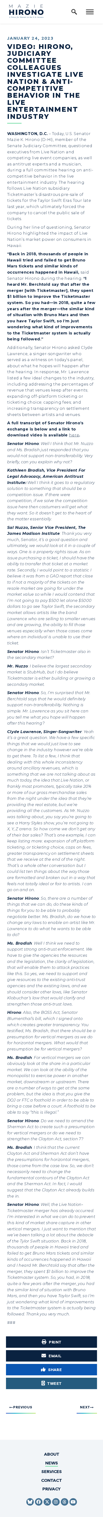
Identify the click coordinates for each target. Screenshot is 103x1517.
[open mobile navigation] (90, 11)
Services (51, 1471)
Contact (51, 1480)
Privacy (51, 1489)
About (51, 1454)
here (74, 435)
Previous (22, 1407)
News (51, 1463)
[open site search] (74, 12)
